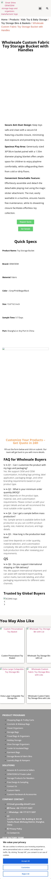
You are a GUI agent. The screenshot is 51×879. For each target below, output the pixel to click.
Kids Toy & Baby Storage (34, 19)
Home (4, 19)
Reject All (25, 874)
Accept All (25, 861)
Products (14, 19)
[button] (40, 8)
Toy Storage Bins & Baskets (15, 23)
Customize (25, 867)
